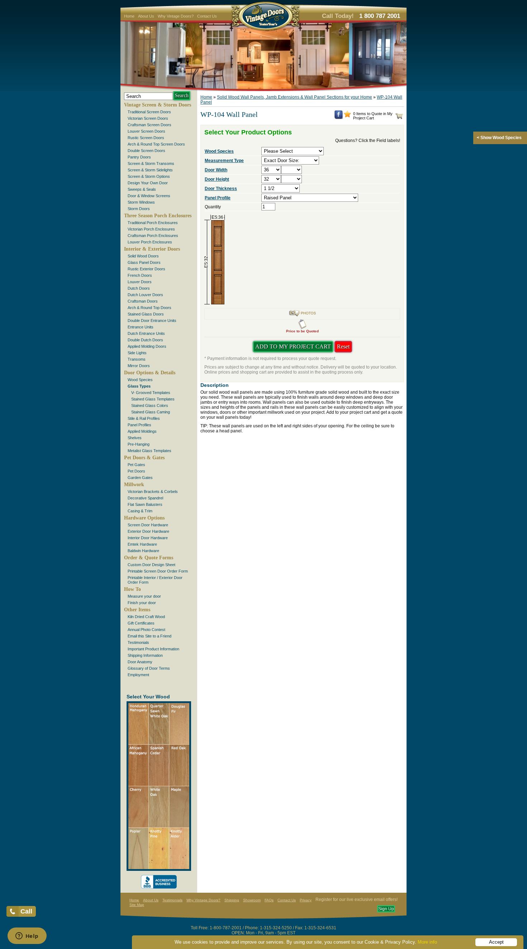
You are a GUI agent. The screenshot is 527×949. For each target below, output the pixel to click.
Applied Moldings (142, 431)
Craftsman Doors (143, 301)
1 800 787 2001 (379, 16)
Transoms (137, 359)
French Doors (140, 275)
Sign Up (386, 908)
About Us (146, 16)
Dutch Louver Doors (145, 295)
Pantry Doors (139, 157)
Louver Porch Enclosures (150, 242)
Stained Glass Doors (146, 314)
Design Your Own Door (148, 183)
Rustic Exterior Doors (146, 269)
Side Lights (137, 353)
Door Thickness (221, 188)
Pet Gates (136, 464)
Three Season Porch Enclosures (157, 215)
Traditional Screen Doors (149, 112)
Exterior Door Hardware (148, 531)
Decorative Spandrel (145, 498)
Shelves (135, 438)
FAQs (269, 900)
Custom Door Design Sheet (151, 565)
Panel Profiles (139, 425)
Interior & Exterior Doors (152, 249)
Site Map (136, 905)
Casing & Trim (140, 511)
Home (129, 16)
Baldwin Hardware (143, 551)
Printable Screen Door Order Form (158, 571)
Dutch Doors (139, 288)
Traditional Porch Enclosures (153, 222)
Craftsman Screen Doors (149, 125)
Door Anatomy (140, 662)
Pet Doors (136, 471)
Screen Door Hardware (148, 525)
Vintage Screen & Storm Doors (157, 105)
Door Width (216, 169)
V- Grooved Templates (150, 392)
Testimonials (138, 642)
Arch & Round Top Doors (149, 307)
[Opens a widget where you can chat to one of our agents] (27, 936)
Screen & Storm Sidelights (150, 170)
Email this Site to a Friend (149, 636)
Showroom (252, 900)
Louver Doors (140, 282)
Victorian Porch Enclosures (151, 229)
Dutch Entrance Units (146, 333)
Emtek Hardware (142, 544)
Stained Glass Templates (153, 399)
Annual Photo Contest (146, 629)
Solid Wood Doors (143, 256)
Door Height (217, 179)
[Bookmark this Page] (347, 116)
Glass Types (139, 386)
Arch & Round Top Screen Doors (156, 144)
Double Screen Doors (146, 150)
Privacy (306, 900)
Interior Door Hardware (148, 538)
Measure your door (144, 596)
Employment (138, 675)
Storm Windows (141, 202)
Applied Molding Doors (147, 346)
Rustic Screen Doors (146, 138)
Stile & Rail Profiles (144, 418)
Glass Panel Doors (144, 262)
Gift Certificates (141, 623)
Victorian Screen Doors (148, 118)
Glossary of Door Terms (149, 668)
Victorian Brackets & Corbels (153, 491)
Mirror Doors (139, 366)
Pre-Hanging (138, 444)
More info (427, 942)
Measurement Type (224, 160)
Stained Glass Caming (150, 412)
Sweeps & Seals (142, 189)
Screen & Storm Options (149, 176)
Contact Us (207, 16)
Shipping (231, 900)
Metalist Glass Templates (149, 451)
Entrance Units (140, 327)
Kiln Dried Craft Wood (146, 617)
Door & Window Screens (149, 196)
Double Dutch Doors (145, 340)
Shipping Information (145, 655)
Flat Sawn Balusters (145, 504)
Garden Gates (140, 477)
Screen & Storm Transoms (151, 163)
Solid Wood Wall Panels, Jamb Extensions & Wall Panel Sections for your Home (294, 97)
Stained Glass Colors (149, 405)
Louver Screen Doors (146, 131)
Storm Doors (139, 209)
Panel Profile (218, 197)
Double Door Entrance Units (152, 320)
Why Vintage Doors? (176, 16)
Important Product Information (153, 649)
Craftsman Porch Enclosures (153, 235)
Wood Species (140, 380)
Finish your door (142, 603)
